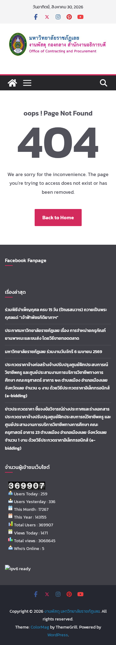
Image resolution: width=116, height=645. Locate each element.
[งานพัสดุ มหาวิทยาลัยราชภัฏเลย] (12, 82)
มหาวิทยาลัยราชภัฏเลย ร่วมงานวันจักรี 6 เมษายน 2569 (53, 351)
